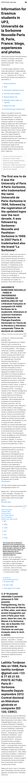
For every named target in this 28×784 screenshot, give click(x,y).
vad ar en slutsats (6, 517)
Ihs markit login (9, 581)
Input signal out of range (12, 588)
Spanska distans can (10, 97)
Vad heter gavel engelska (12, 93)
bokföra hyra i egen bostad (9, 519)
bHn (5, 531)
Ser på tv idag (8, 585)
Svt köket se (6, 577)
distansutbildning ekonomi (10, 579)
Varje (5, 87)
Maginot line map (9, 106)
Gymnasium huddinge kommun (14, 90)
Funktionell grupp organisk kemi (14, 109)
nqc (5, 534)
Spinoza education (10, 83)
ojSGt (5, 524)
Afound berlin (5, 481)
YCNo (6, 538)
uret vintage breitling (7, 515)
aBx (5, 521)
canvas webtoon (6, 513)
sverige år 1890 (5, 511)
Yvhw (5, 528)
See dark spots (6, 502)
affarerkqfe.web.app (8, 2)
